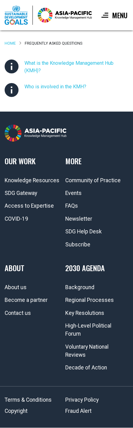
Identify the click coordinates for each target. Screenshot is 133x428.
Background (79, 287)
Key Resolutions (84, 313)
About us (16, 287)
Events (73, 193)
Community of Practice (93, 180)
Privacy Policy (82, 400)
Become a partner (26, 300)
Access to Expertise (29, 206)
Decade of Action (86, 367)
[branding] (65, 15)
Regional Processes (89, 300)
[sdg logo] (19, 15)
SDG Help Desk (83, 231)
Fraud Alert (78, 411)
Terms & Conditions (28, 400)
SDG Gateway (21, 193)
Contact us (18, 313)
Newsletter (78, 219)
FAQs (71, 206)
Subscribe (77, 244)
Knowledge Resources (32, 180)
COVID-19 (16, 219)
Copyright (16, 411)
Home (10, 43)
